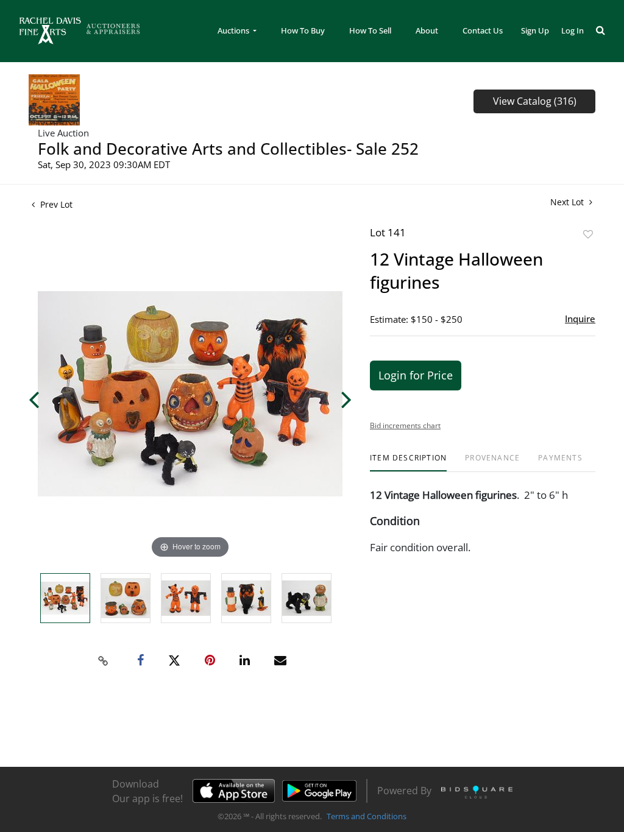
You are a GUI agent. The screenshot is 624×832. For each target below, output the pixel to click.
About (427, 30)
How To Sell (370, 30)
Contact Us (483, 30)
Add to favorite (588, 234)
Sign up (535, 30)
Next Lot (568, 202)
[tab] (408, 462)
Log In (572, 30)
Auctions (234, 30)
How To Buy (303, 30)
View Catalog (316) (534, 101)
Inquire (580, 318)
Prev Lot (55, 204)
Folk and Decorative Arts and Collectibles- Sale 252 (228, 149)
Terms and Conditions (366, 816)
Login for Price (415, 375)
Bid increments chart (405, 425)
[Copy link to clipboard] (103, 661)
